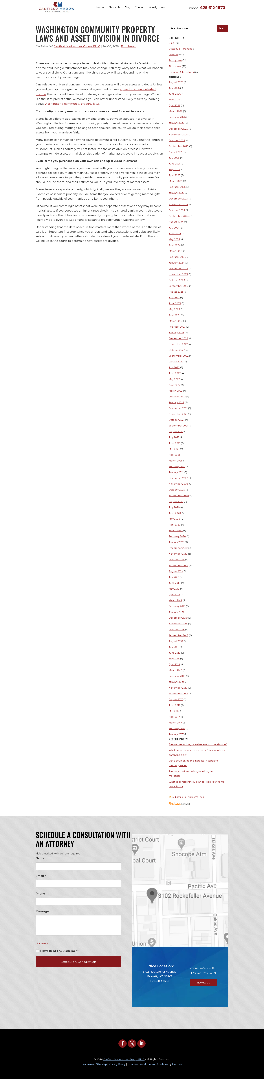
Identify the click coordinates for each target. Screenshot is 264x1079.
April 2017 (174, 716)
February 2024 (177, 256)
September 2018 (178, 635)
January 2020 (176, 542)
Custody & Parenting (180, 48)
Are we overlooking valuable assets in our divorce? (198, 744)
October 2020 (177, 489)
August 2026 (176, 82)
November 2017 (178, 687)
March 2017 (175, 722)
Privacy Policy (117, 1064)
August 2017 (176, 699)
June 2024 (175, 233)
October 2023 (177, 280)
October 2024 (177, 210)
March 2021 (175, 460)
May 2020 (174, 518)
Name (40, 858)
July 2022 (174, 367)
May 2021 (174, 449)
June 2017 (174, 705)
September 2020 (179, 495)
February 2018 (177, 676)
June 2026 (175, 93)
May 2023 (174, 309)
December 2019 (178, 547)
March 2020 (176, 530)
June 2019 (174, 582)
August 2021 (176, 431)
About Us (114, 7)
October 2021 (176, 419)
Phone (40, 893)
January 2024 (176, 262)
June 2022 (175, 373)
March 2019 (175, 600)
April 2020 (174, 524)
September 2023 (179, 285)
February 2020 (177, 536)
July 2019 (174, 577)
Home (100, 7)
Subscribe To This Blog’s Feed (188, 797)
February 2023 (177, 326)
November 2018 (178, 623)
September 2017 (178, 693)
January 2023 (176, 332)
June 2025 (175, 163)
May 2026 (174, 99)
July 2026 (174, 88)
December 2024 (178, 198)
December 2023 (178, 268)
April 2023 (174, 315)
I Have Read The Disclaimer (59, 951)
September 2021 (178, 425)
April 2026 (174, 105)
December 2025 (178, 128)
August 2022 (176, 361)
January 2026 (176, 122)
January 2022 (176, 402)
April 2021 (174, 454)
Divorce (173, 54)
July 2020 (174, 507)
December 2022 (178, 338)
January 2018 (176, 681)
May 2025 (174, 169)
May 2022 (174, 379)
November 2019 (178, 553)
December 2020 (178, 478)
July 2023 (174, 297)
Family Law (175, 60)
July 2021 (174, 437)
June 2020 (175, 513)
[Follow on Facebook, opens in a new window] (122, 1043)
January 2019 (176, 612)
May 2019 (174, 588)
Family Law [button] (156, 7)
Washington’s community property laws (72, 103)
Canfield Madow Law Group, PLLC (77, 46)
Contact (140, 7)
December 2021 (178, 408)
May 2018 (174, 658)
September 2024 (179, 216)
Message (42, 911)
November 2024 (178, 204)
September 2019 (178, 565)
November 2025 (178, 134)
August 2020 (176, 501)
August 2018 (176, 641)
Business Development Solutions (148, 1064)
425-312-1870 (212, 7)
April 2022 (174, 385)
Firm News (128, 46)
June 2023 (175, 303)
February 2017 (177, 728)
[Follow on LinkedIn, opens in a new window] (141, 1043)
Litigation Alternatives (181, 72)
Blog (127, 7)
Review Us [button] (203, 982)
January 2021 (176, 472)
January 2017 (176, 734)
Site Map (101, 1064)
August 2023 (176, 291)
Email (41, 876)
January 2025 (176, 192)
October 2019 (177, 559)
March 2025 (175, 181)
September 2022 (179, 355)
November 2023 (178, 274)
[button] (261, 1057)
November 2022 (178, 344)
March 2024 (176, 250)
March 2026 (175, 111)
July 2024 (174, 227)
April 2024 (174, 245)
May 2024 (174, 239)
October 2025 (177, 140)
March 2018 (175, 670)
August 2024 (176, 221)
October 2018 (177, 629)
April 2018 (174, 664)
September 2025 (179, 146)
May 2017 (174, 711)
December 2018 (178, 617)
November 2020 (178, 483)
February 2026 (177, 117)
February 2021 (177, 466)
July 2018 (174, 647)
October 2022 (177, 350)
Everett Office (159, 981)
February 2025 (177, 186)
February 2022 (177, 396)
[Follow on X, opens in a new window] (132, 1043)
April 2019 (174, 594)
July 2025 (174, 157)
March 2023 (175, 320)
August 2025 (176, 152)
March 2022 (175, 390)
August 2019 (176, 571)
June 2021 (174, 443)
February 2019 (177, 606)
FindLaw (177, 1064)
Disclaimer (42, 943)
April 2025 (174, 175)
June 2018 (174, 652)
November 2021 (178, 414)
